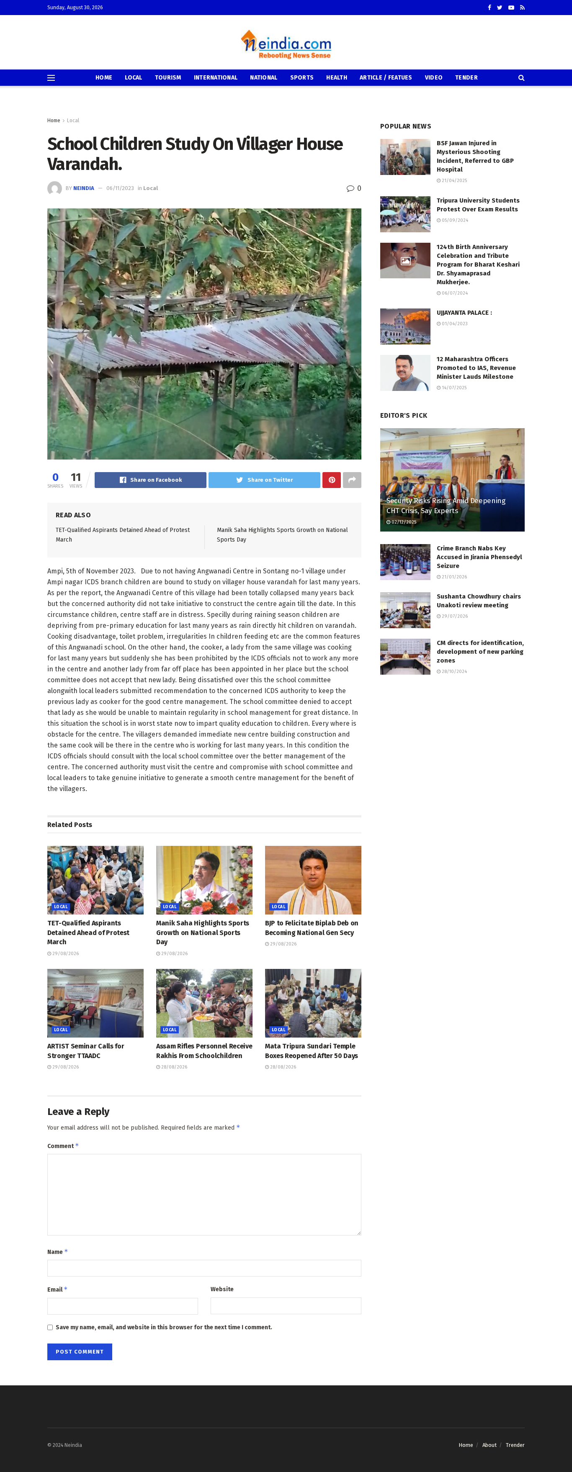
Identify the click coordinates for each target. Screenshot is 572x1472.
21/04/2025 (454, 180)
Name (57, 1252)
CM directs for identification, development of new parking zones (480, 651)
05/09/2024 (454, 220)
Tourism (168, 77)
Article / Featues (386, 77)
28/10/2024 (454, 671)
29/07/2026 (454, 616)
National (263, 77)
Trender (515, 1445)
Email (57, 1289)
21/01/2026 (454, 577)
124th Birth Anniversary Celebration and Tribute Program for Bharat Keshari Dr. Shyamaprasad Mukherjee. (478, 264)
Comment (63, 1146)
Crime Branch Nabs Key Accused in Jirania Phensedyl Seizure (479, 557)
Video (434, 77)
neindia (83, 188)
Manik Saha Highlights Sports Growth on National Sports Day (202, 932)
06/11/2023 (120, 188)
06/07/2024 (454, 293)
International (216, 77)
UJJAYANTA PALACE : (464, 312)
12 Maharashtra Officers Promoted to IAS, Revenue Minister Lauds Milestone (476, 367)
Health (336, 77)
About (489, 1445)
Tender (466, 77)
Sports (302, 77)
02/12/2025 (403, 522)
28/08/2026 (173, 1067)
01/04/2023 (454, 323)
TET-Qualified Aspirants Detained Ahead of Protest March (88, 932)
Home (103, 77)
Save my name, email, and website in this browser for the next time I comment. (164, 1327)
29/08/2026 (65, 953)
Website (222, 1289)
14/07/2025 (453, 387)
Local (133, 77)
